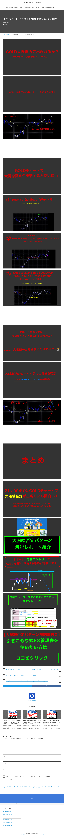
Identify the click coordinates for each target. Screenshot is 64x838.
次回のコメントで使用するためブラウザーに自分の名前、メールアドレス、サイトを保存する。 (29, 776)
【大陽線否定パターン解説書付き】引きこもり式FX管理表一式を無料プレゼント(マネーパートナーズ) (32, 669)
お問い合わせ (17, 803)
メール (5, 763)
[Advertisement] (32, 147)
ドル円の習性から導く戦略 (8, 819)
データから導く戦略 (7, 817)
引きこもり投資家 (32, 700)
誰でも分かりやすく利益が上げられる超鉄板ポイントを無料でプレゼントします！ (27, 681)
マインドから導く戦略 (8, 822)
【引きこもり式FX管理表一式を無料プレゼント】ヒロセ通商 (21, 675)
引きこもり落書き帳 (7, 825)
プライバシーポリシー (46, 803)
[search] (57, 7)
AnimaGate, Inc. (41, 834)
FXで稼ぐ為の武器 (7, 811)
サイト (4, 770)
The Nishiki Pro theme (24, 834)
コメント (5, 741)
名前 (4, 757)
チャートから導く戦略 (8, 814)
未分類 (5, 24)
